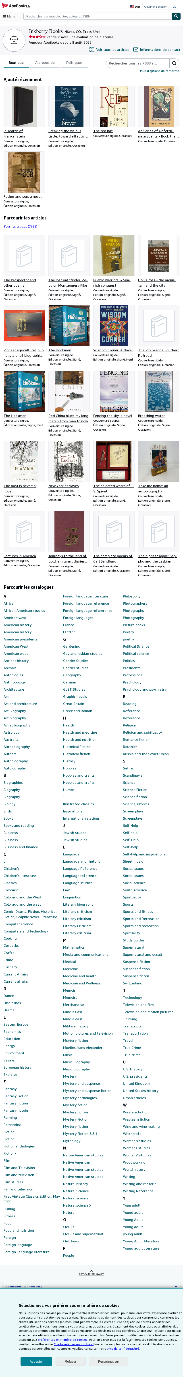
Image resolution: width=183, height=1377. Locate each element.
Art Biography (15, 711)
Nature (69, 1212)
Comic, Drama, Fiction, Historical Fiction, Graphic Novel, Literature (30, 914)
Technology (132, 997)
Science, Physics (136, 804)
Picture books (134, 625)
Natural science (76, 1198)
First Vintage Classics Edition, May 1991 (32, 1199)
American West (16, 646)
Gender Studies (76, 660)
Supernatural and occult (142, 954)
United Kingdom (136, 1083)
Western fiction (135, 1112)
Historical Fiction (77, 746)
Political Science (136, 646)
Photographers (135, 603)
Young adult (133, 1226)
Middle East (73, 1012)
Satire (128, 768)
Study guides (134, 940)
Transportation (135, 1033)
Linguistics (72, 897)
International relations (81, 818)
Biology (9, 804)
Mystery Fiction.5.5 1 (80, 1133)
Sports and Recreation (141, 918)
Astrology (11, 732)
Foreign (10, 1237)
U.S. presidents (135, 1076)
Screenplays (133, 818)
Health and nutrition (79, 739)
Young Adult (133, 1219)
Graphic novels (75, 696)
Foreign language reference (86, 603)
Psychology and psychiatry (144, 689)
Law (66, 890)
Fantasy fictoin (16, 1110)
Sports (128, 904)
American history (17, 632)
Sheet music (133, 861)
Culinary (10, 967)
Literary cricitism (77, 918)
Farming (10, 1117)
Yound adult (133, 1212)
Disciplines (12, 1003)
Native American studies (83, 1169)
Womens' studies (137, 1155)
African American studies (24, 610)
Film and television (19, 1175)
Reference (131, 718)
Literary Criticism (77, 926)
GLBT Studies (74, 689)
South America (135, 890)
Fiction (9, 1139)
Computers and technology (26, 931)
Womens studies (136, 1148)
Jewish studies (75, 840)
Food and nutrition (19, 1230)
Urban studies (134, 1098)
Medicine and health (79, 976)
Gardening (71, 646)
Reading (130, 703)
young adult (133, 1234)
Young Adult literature (141, 1241)
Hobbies (69, 768)
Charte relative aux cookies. (74, 1344)
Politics (129, 660)
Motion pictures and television (88, 1033)
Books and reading (19, 825)
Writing (129, 1176)
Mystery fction (75, 1105)
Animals (10, 668)
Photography (133, 617)
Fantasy (10, 1089)
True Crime (132, 1047)
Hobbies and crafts (79, 775)
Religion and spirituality (142, 732)
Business (11, 840)
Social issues (133, 875)
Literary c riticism (77, 911)
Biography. (12, 797)
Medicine (70, 969)
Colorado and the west (22, 904)
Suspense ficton (136, 976)
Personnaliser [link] (108, 1361)
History (69, 761)
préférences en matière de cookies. (63, 1339)
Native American (76, 1162)
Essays (9, 1060)
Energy (9, 1046)
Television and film (138, 1004)
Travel (128, 1040)
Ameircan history (17, 625)
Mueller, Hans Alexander (82, 1047)
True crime (132, 1055)
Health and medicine (80, 732)
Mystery (70, 1076)
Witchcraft (132, 1133)
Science (129, 782)
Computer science (18, 924)
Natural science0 (77, 1205)
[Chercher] (176, 16)
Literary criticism (77, 933)
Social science (134, 883)
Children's (12, 868)
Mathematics (74, 947)
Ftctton (69, 632)
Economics (12, 1031)
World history (134, 1169)
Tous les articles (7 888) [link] (20, 226)
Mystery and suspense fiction (87, 1090)
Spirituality (132, 897)
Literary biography (78, 904)
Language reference (80, 875)
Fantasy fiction (16, 1103)
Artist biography (17, 725)
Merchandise (73, 1004)
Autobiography (16, 761)
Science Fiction (135, 789)
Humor (68, 789)
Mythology (71, 1141)
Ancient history (16, 660)
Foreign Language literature (27, 1252)
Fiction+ (10, 1153)
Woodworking (134, 1162)
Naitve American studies (83, 1155)
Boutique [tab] (16, 62)
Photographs (133, 610)
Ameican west (15, 617)
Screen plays (133, 811)
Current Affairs (16, 974)
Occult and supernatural (83, 1234)
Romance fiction (136, 739)
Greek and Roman (77, 711)
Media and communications (85, 954)
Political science (136, 653)
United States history (140, 1090)
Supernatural (133, 947)
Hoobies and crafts (79, 782)
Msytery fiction (75, 1040)
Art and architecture (20, 703)
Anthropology (15, 682)
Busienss (11, 832)
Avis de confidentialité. (123, 1348)
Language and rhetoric (81, 861)
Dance (9, 995)
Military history (75, 1026)
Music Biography (76, 1062)
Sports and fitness (138, 911)
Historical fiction (76, 754)
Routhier (130, 746)
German (69, 682)
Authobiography (17, 746)
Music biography (76, 1069)
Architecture (14, 689)
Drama (9, 1010)
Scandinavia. (133, 775)
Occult (68, 1226)
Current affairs (16, 981)
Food (8, 1223)
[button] (174, 63)
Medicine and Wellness (82, 983)
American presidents (20, 639)
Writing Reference (138, 1191)
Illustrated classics (78, 804)
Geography (72, 675)
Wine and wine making (141, 1126)
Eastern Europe (16, 1024)
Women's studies (137, 1141)
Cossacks (11, 945)
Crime (8, 960)
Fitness (9, 1216)
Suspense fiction (136, 961)
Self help (130, 832)
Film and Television (19, 1167)
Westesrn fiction (136, 1119)
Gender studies (75, 668)
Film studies (13, 1182)
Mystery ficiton (75, 1112)
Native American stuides (83, 1176)
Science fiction (135, 797)
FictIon (9, 1132)
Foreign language (18, 1244)
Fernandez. (13, 1124)
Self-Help (131, 840)
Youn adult (132, 1205)
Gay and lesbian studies (82, 653)
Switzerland (132, 983)
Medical (69, 961)
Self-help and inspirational (144, 854)
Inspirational (73, 811)
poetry (128, 639)
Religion (129, 725)
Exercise (10, 1074)
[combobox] (97, 16)
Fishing (9, 1209)
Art (6, 696)
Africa (9, 603)
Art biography (15, 718)
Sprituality (131, 933)
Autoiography (15, 768)
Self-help (130, 847)
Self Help (130, 825)
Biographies (13, 782)
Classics (10, 883)
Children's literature (20, 875)
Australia (11, 739)
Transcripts (132, 1026)
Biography (12, 789)
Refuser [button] (70, 1361)
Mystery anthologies (80, 1098)
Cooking (10, 938)
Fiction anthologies (19, 1146)
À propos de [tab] (45, 62)
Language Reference (80, 868)
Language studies (78, 883)
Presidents (132, 668)
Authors (10, 754)
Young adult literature (141, 1248)
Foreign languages (78, 617)
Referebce (131, 711)
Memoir (69, 990)
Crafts (9, 952)
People (68, 1255)
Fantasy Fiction (16, 1096)
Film (7, 1160)
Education (12, 1038)
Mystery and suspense (81, 1083)
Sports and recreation (141, 926)
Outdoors (71, 1241)
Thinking (130, 1019)
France (68, 625)
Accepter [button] (36, 1361)
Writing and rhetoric (139, 1184)
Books (8, 818)
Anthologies (13, 675)
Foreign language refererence (87, 610)
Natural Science (76, 1191)
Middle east (73, 1019)
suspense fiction (136, 969)
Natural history (75, 1184)
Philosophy (131, 596)
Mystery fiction (75, 1126)
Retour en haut (91, 1274)
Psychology (132, 682)
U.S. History (132, 1069)
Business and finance (21, 847)
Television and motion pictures (148, 1012)
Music (68, 1055)
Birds (8, 811)
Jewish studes (74, 832)
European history (17, 1067)
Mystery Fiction (75, 1119)
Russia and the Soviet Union (146, 754)
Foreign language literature (85, 596)
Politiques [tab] (74, 62)
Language (71, 854)
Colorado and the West (23, 897)
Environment (14, 1053)
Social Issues (133, 868)
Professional (133, 675)
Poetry (128, 632)
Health (68, 725)
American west (16, 653)
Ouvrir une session (155, 6)
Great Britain (73, 703)
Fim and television (18, 1189)
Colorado (11, 890)
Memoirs (70, 997)
